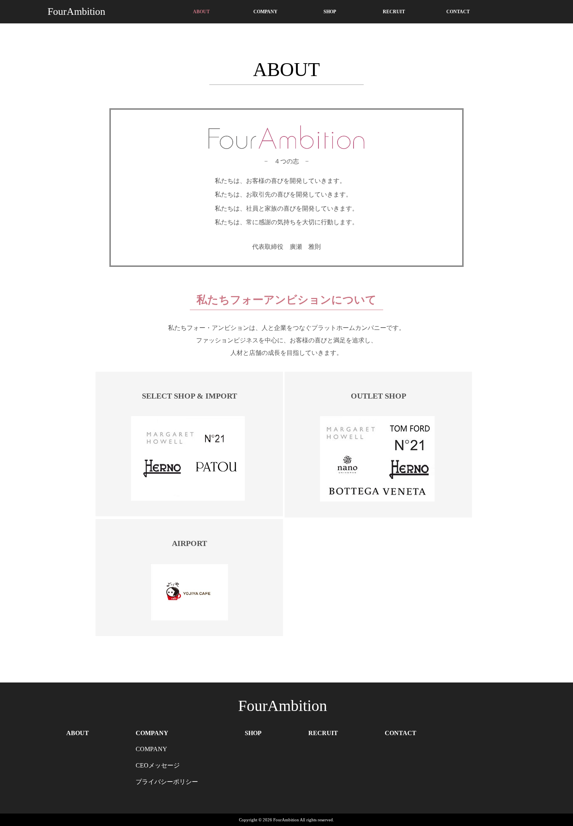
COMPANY (265, 11)
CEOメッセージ (158, 765)
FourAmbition (76, 11)
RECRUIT (394, 11)
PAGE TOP (554, 792)
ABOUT (201, 11)
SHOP (330, 11)
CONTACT (458, 11)
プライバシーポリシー (167, 781)
